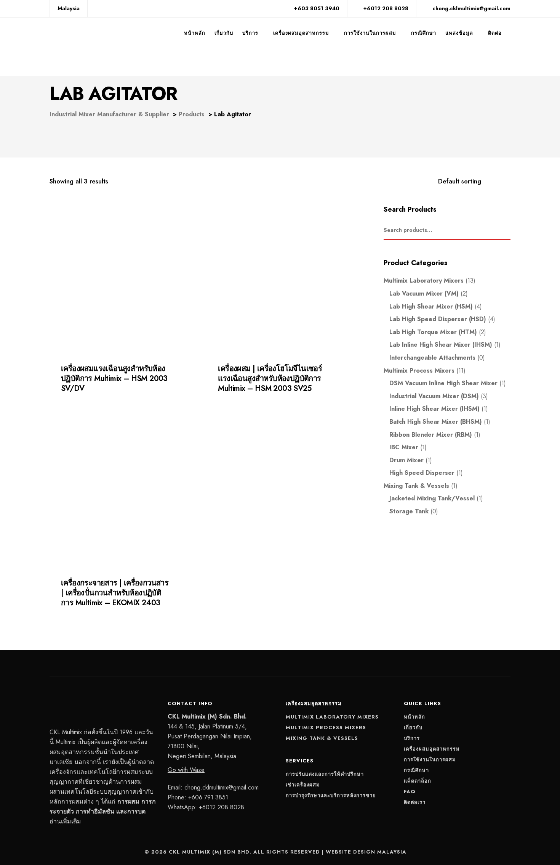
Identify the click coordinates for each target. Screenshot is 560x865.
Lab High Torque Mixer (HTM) (433, 332)
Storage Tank (409, 511)
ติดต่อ (495, 33)
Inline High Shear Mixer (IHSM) (434, 408)
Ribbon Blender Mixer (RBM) (430, 434)
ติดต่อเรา (415, 802)
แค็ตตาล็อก (417, 781)
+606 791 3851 (208, 797)
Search (506, 230)
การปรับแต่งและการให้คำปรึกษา (325, 774)
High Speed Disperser (421, 472)
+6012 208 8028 (221, 807)
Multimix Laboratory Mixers (424, 280)
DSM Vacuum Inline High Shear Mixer (443, 383)
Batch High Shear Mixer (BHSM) (435, 421)
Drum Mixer (406, 460)
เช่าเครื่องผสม (303, 784)
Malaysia (69, 8)
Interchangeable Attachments (432, 357)
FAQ (410, 791)
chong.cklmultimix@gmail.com (221, 787)
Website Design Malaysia (366, 851)
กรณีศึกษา (423, 33)
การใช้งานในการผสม (370, 33)
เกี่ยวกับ (223, 33)
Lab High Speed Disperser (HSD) (97, 609)
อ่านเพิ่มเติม (65, 821)
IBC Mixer (403, 447)
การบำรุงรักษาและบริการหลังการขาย (331, 795)
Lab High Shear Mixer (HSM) (93, 394)
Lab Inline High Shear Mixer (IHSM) (440, 344)
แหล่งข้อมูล (459, 33)
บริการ (250, 33)
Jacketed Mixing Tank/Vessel (432, 498)
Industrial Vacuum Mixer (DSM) (434, 396)
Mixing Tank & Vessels (416, 485)
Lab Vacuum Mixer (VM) (424, 293)
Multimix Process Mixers (419, 370)
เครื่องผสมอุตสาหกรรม (301, 33)
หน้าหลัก (194, 33)
